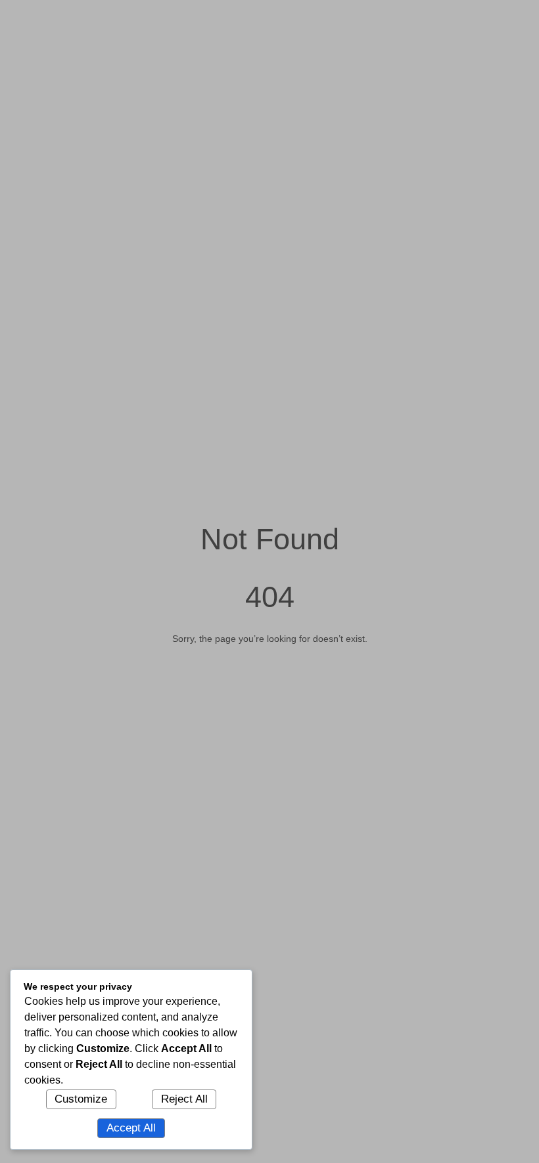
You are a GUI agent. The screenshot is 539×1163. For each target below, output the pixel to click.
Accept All (131, 1128)
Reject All (184, 1099)
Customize (81, 1099)
